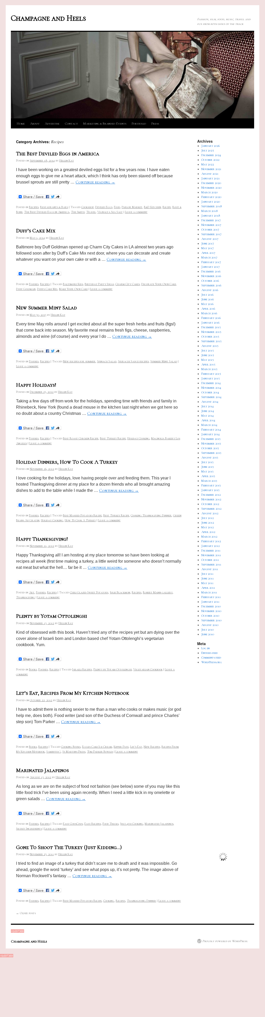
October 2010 (210, 615)
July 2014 (207, 406)
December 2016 (210, 271)
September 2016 (211, 285)
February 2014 (211, 429)
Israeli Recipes (82, 669)
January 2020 (210, 201)
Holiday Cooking (138, 438)
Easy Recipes (92, 823)
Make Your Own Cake (73, 289)
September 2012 (211, 508)
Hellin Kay (66, 160)
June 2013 (207, 467)
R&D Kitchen (152, 207)
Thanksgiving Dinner (141, 901)
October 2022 (210, 160)
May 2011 (207, 583)
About (35, 123)
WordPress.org (211, 662)
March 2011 (209, 592)
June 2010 (207, 634)
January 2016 (210, 322)
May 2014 (207, 415)
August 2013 (209, 457)
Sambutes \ (53, 751)
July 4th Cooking (131, 823)
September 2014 (211, 397)
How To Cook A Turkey (80, 520)
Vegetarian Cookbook (148, 669)
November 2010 (211, 611)
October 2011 (210, 560)
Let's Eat (136, 746)
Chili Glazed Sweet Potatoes (89, 592)
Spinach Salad (106, 361)
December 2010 (211, 606)
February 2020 (211, 197)
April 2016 (208, 308)
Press (155, 123)
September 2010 (211, 620)
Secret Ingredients (29, 828)
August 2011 (209, 569)
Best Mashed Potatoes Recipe (82, 515)
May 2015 (207, 360)
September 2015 (211, 341)
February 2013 (211, 485)
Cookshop (87, 207)
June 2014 (207, 411)
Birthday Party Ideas (99, 284)
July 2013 (207, 462)
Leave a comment (136, 212)
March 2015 (209, 369)
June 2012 (207, 522)
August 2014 (209, 401)
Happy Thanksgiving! (42, 539)
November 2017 (211, 225)
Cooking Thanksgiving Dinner (151, 515)
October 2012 (210, 504)
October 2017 (210, 229)
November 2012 (211, 499)
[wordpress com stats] (17, 932)
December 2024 (211, 155)
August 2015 (209, 346)
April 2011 (208, 588)
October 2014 (210, 392)
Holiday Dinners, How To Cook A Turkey (66, 462)
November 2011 (211, 555)
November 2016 (211, 276)
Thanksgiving (25, 597)
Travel (91, 212)
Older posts (26, 913)
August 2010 (209, 625)
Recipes (34, 207)
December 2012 (211, 494)
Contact (71, 123)
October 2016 (210, 280)
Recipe (167, 207)
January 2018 (210, 215)
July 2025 (207, 150)
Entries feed (209, 653)
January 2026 (210, 146)
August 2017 (209, 239)
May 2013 (207, 471)
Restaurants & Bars (54, 207)
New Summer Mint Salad (46, 307)
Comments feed (211, 657)
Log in (205, 648)
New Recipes (152, 746)
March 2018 (209, 211)
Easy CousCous (73, 823)
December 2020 (211, 183)
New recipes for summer (79, 361)
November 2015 (211, 332)
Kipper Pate (121, 746)
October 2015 (210, 336)
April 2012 (208, 532)
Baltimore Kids (73, 284)
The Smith (78, 212)
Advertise (52, 123)
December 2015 (211, 327)
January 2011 (210, 601)
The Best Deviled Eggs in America (57, 153)
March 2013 (209, 481)
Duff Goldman (25, 289)
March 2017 (209, 257)
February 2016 (211, 318)
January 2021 (210, 178)
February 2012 (211, 541)
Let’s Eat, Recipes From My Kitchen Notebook (72, 693)
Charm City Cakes (127, 284)
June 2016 (207, 299)
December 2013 (210, 439)
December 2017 (211, 220)
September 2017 (211, 234)
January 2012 (210, 546)
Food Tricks (110, 823)
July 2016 (207, 294)
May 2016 (207, 304)
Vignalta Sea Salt (110, 212)
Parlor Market (132, 207)
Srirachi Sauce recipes (133, 361)
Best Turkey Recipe (113, 438)
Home (21, 123)
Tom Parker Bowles (100, 751)
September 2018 (211, 206)
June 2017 (207, 243)
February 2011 (211, 597)
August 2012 (209, 513)
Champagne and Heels (48, 18)
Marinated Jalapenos (42, 770)
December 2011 (210, 550)
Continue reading (95, 182)
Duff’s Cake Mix (35, 230)
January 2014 (210, 434)
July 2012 (207, 518)
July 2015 (207, 350)
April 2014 (208, 420)
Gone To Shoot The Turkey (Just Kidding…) (69, 847)
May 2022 (207, 164)
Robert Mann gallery (158, 592)
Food (117, 207)
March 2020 (209, 192)
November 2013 (211, 443)
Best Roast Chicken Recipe (80, 438)
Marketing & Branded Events (104, 123)
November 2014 (211, 387)
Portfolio (138, 123)
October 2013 (210, 448)
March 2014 (209, 425)
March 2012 (209, 536)
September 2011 (211, 564)
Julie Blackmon (120, 592)
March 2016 (209, 313)
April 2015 (208, 364)
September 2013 (211, 453)
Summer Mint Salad (163, 361)
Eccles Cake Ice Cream (97, 746)
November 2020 (211, 187)
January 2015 (210, 378)
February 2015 (211, 374)
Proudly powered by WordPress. (225, 941)
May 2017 (207, 248)
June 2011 (207, 578)
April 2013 (208, 476)
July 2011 (207, 574)
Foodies (34, 284)
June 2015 (207, 355)
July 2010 (207, 629)
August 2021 (209, 173)
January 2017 (210, 267)
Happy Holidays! (36, 385)
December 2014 (211, 383)
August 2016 (209, 290)
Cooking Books (70, 746)
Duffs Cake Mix (47, 289)
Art (31, 592)
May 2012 (207, 527)
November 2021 (211, 169)
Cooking (108, 901)
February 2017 (211, 262)
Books (33, 669)
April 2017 (208, 253)
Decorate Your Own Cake (158, 284)
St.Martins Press (73, 751)
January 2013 (210, 490)
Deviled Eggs (103, 207)
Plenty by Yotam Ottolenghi (51, 616)
